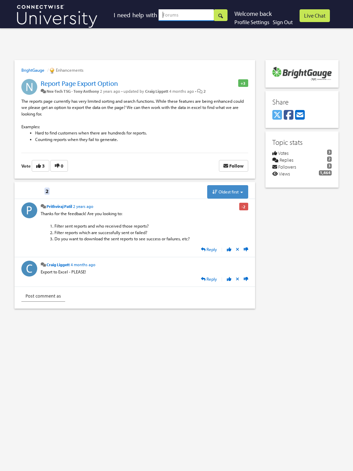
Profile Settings (251, 22)
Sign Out (283, 22)
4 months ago (83, 264)
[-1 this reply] (246, 249)
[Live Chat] (315, 15)
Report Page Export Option (79, 83)
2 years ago (83, 206)
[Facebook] (288, 115)
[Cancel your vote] (237, 249)
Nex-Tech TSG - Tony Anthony (73, 91)
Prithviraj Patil (59, 206)
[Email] (300, 115)
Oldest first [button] (229, 191)
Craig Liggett (156, 91)
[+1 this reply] (229, 249)
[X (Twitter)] (277, 115)
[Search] (221, 15)
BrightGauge (32, 70)
